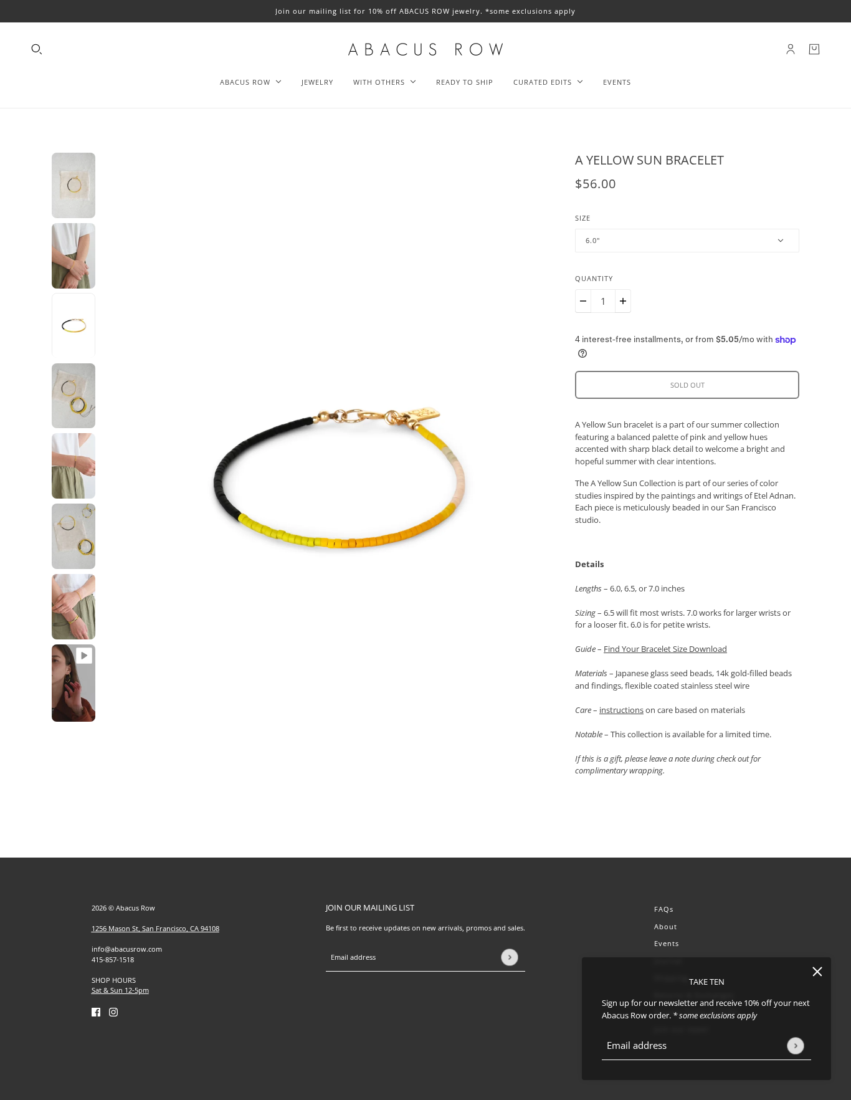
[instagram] (113, 1012)
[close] (817, 971)
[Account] (790, 49)
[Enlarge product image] (335, 483)
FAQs (663, 909)
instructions (621, 709)
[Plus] (623, 301)
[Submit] (795, 1045)
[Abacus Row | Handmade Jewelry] (425, 49)
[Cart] (814, 49)
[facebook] (96, 1012)
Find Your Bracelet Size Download (665, 648)
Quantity (594, 278)
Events (666, 943)
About (665, 926)
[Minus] (583, 301)
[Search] (37, 49)
